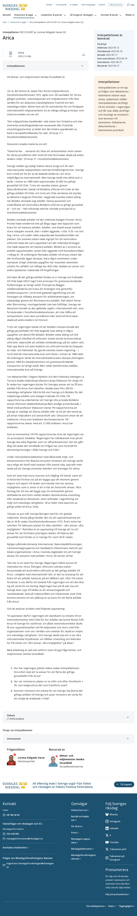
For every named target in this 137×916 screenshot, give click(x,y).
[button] (26, 15)
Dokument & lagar (18, 22)
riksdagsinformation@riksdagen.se (24, 838)
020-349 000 (13, 833)
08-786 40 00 (13, 814)
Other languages (88, 4)
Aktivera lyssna (116, 4)
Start (5, 22)
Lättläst (49, 4)
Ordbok (102, 4)
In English (74, 4)
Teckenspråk (61, 4)
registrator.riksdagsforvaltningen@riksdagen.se (30, 865)
